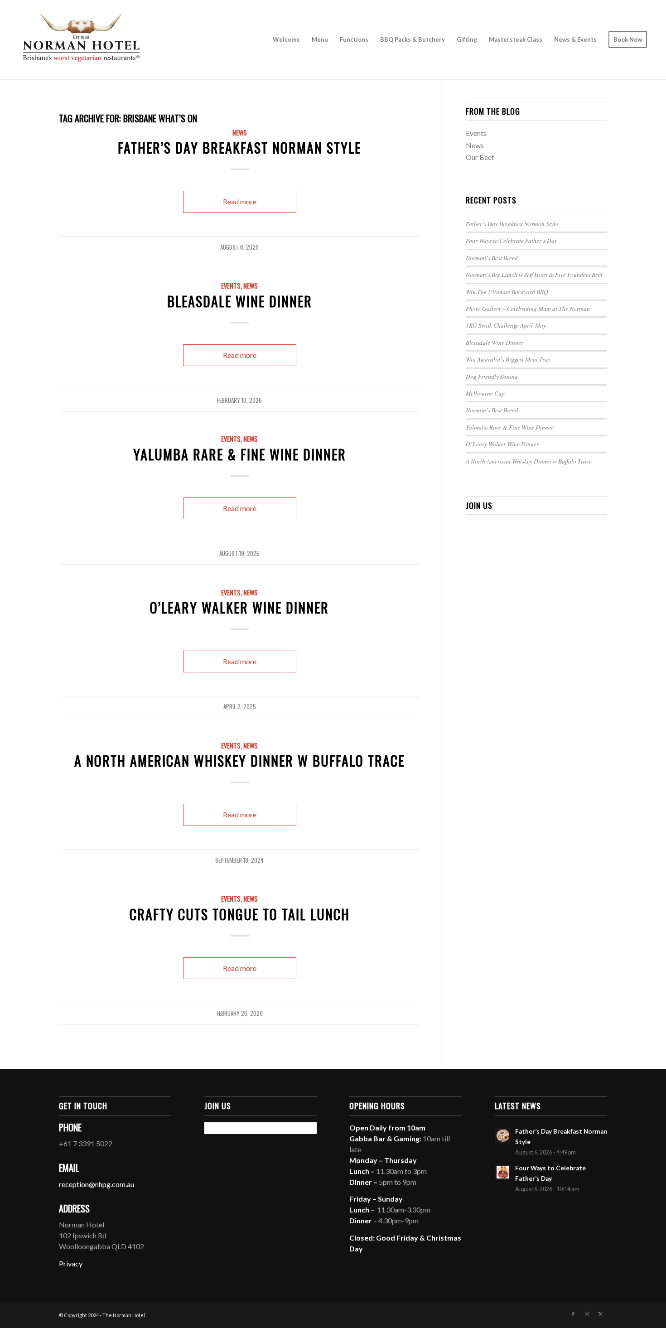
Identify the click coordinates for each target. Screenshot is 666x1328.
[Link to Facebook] (573, 1314)
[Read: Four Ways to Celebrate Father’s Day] (503, 1172)
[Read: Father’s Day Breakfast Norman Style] (503, 1135)
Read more (239, 201)
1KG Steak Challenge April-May (506, 325)
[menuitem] (286, 39)
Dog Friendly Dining (492, 376)
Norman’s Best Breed (492, 257)
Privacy (70, 1263)
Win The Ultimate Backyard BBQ (507, 291)
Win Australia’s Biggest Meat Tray (508, 359)
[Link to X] (600, 1314)
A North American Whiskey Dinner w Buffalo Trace (239, 760)
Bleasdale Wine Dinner (239, 301)
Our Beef (480, 157)
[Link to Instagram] (587, 1314)
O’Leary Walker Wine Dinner (239, 607)
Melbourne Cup (485, 393)
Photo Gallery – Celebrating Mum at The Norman (528, 308)
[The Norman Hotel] (81, 39)
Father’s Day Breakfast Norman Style (239, 147)
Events (231, 285)
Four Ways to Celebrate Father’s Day (511, 240)
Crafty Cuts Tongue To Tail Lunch (240, 914)
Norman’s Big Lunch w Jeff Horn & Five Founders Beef (534, 274)
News (239, 132)
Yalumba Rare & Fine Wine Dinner (239, 454)
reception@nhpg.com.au (96, 1184)
